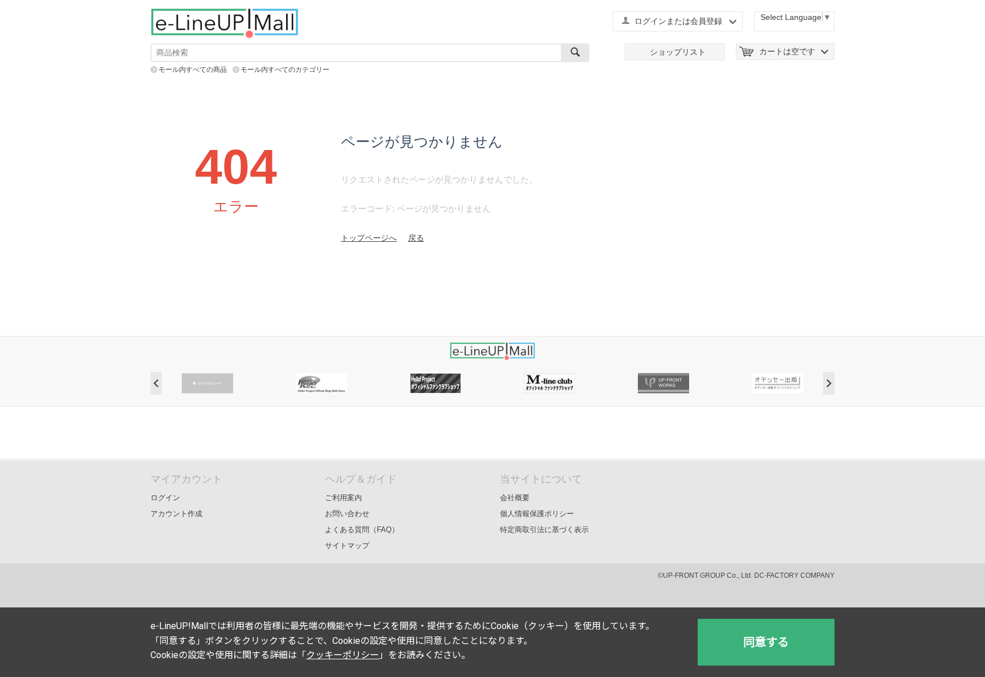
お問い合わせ (347, 513)
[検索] (575, 52)
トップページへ (369, 237)
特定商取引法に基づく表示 (544, 529)
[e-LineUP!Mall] (224, 22)
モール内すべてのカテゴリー (285, 70)
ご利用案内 (343, 497)
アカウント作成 (176, 513)
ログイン (165, 497)
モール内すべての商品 (192, 70)
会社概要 (515, 497)
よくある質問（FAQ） (362, 529)
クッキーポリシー (342, 655)
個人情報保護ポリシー (537, 513)
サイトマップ (347, 545)
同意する (766, 642)
